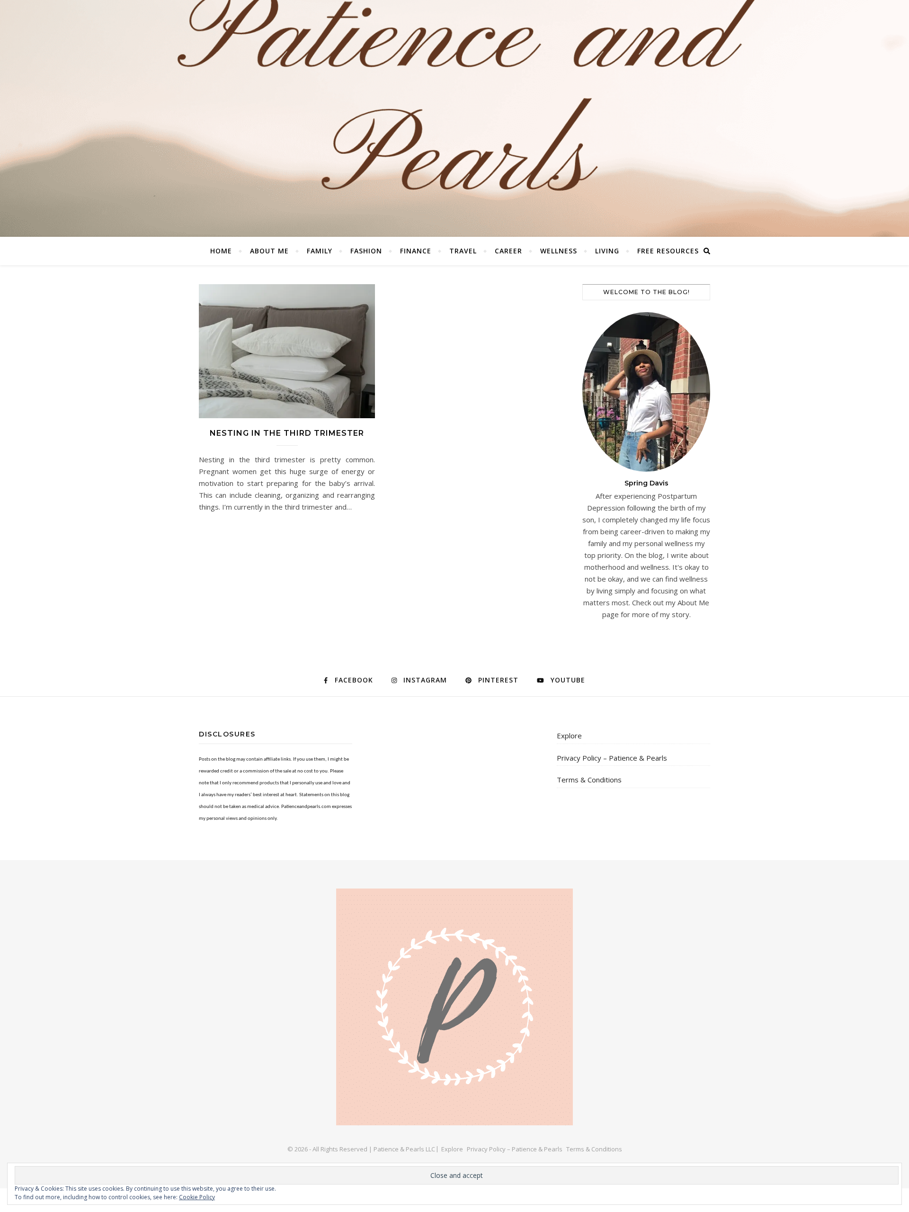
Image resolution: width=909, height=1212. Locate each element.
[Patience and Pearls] (454, 118)
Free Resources (668, 250)
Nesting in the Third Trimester (287, 433)
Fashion (366, 250)
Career (508, 250)
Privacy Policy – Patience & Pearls (612, 758)
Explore (569, 735)
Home (221, 250)
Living (607, 250)
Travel (463, 250)
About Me (269, 250)
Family (319, 250)
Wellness (558, 250)
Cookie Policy (197, 1197)
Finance (415, 250)
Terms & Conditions (589, 779)
